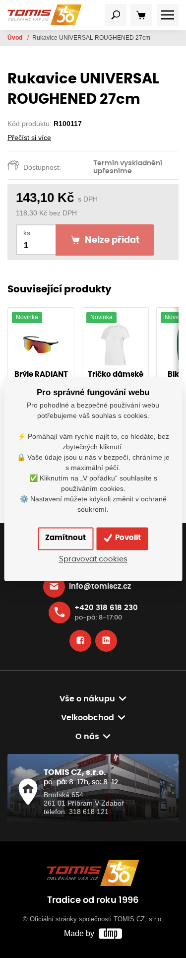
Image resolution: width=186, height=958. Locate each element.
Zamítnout (65, 538)
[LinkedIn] (106, 641)
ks (26, 233)
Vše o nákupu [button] (87, 699)
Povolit (127, 538)
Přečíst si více (29, 137)
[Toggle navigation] (115, 15)
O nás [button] (87, 737)
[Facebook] (80, 641)
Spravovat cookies (93, 559)
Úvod (15, 37)
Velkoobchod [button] (87, 718)
